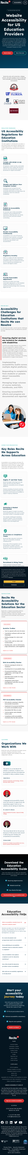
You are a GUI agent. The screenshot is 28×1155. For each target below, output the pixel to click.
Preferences (14, 584)
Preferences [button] (10, 577)
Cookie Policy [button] (5, 575)
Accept (14, 581)
